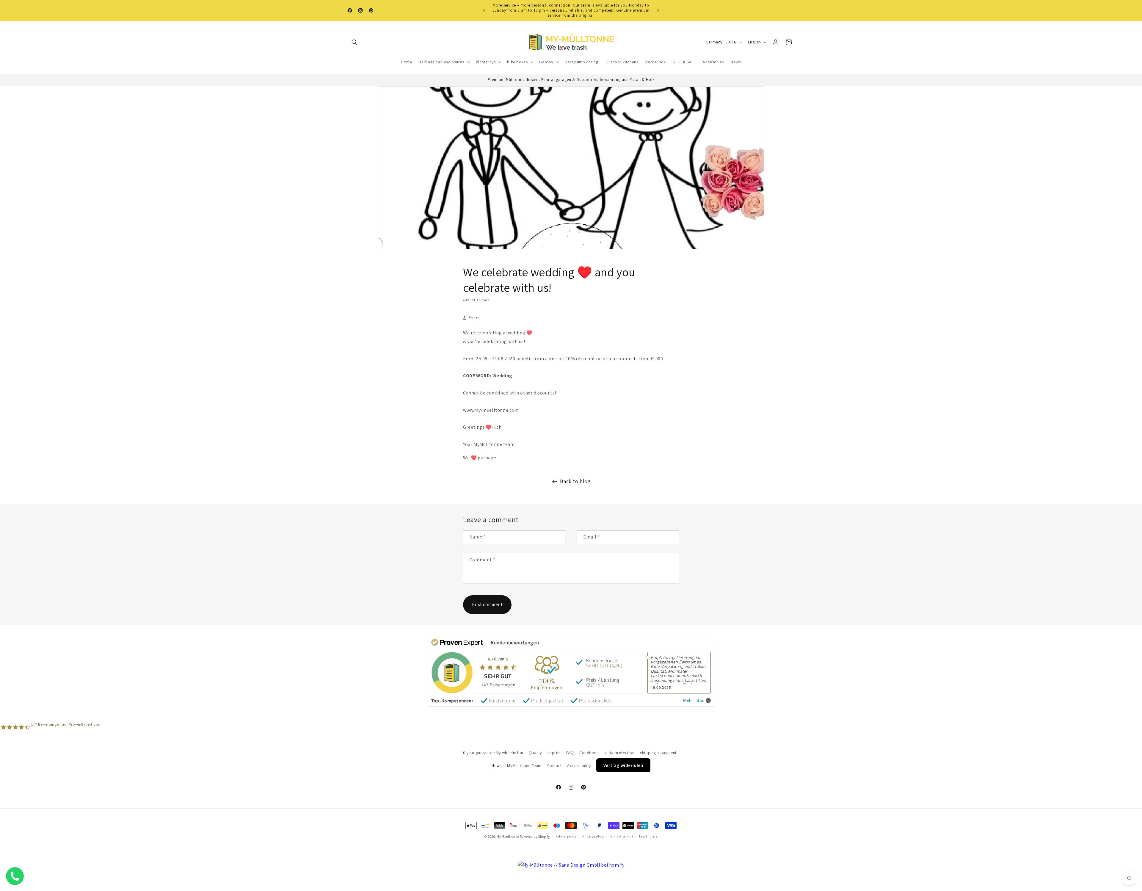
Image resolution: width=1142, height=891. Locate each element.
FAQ (570, 752)
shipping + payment (658, 752)
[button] (354, 42)
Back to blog (575, 481)
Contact (554, 765)
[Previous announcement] (483, 10)
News (496, 765)
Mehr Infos (693, 700)
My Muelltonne (508, 836)
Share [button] (474, 317)
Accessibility (579, 765)
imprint (554, 752)
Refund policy (566, 836)
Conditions (589, 752)
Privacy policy (593, 836)
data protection (620, 752)
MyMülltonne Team (524, 765)
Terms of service (621, 836)
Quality (535, 752)
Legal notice (648, 836)
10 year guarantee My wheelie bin (492, 752)
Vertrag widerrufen (623, 765)
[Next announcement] (658, 10)
